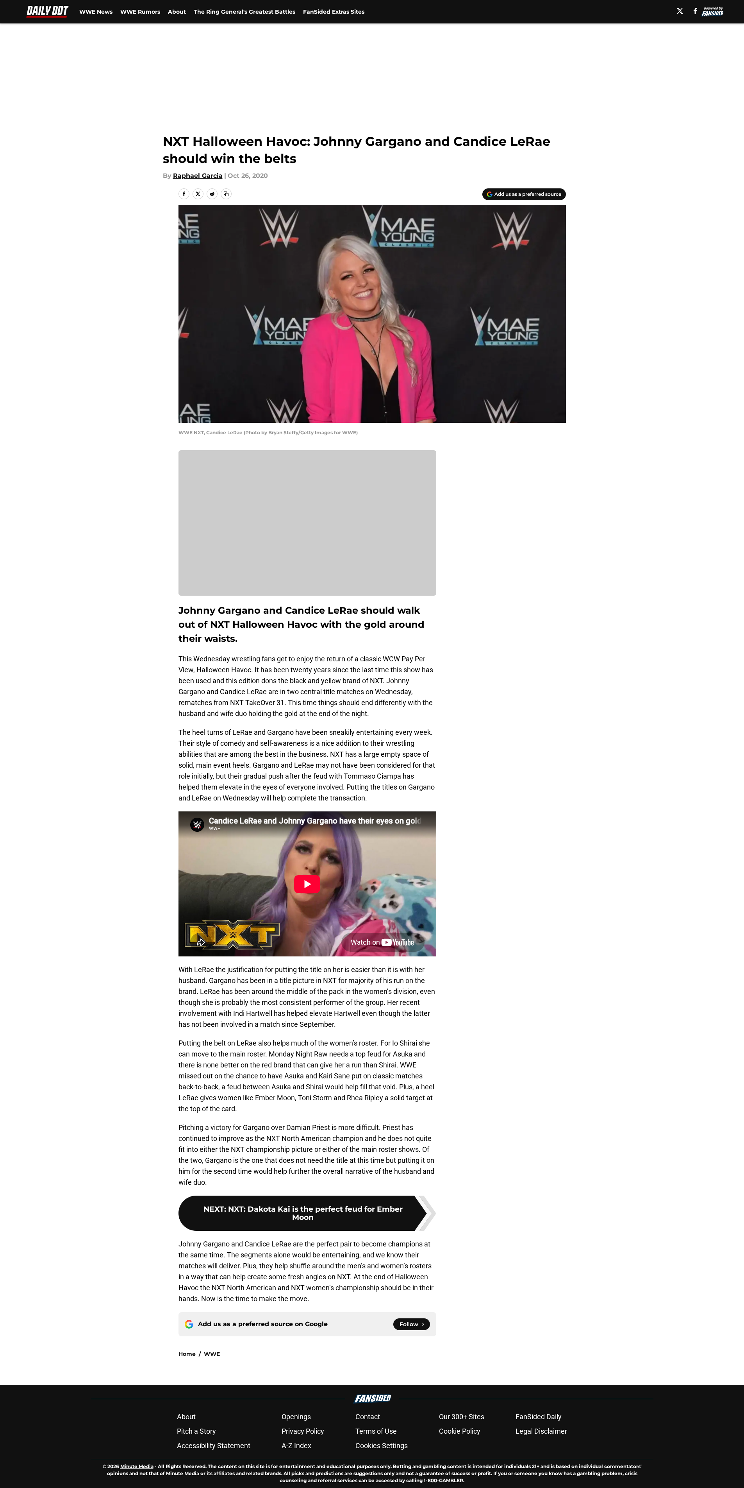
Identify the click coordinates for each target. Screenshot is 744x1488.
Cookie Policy (459, 1431)
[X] (680, 11)
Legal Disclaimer (541, 1431)
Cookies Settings (381, 1445)
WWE (212, 1353)
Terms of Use (376, 1431)
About (177, 11)
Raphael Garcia (198, 175)
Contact (367, 1417)
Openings (296, 1417)
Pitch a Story (196, 1431)
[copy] (226, 193)
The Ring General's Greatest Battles (244, 11)
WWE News (95, 11)
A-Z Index (296, 1445)
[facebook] (695, 11)
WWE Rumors (140, 11)
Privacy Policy (303, 1431)
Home (187, 1353)
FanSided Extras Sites (333, 11)
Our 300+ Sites (461, 1417)
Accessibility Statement (213, 1445)
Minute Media (136, 1466)
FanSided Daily (539, 1417)
